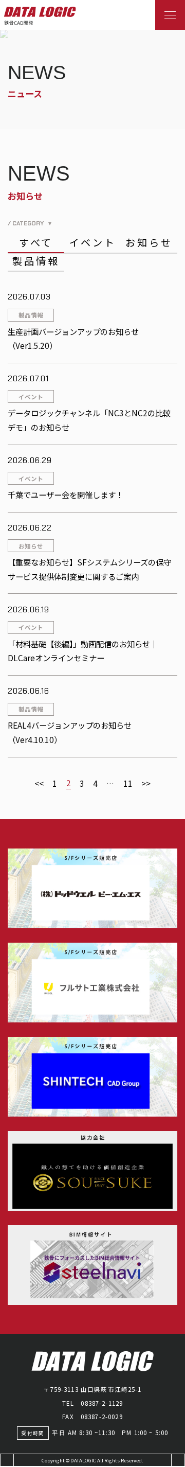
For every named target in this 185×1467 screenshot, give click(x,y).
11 (128, 783)
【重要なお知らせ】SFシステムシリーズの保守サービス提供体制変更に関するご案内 (89, 569)
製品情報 (35, 261)
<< (39, 783)
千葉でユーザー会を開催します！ (65, 494)
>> (146, 783)
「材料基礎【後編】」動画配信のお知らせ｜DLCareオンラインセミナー (83, 651)
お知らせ (148, 242)
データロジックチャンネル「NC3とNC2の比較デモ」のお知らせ (89, 420)
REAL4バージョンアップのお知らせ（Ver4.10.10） (70, 732)
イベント (92, 242)
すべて (36, 242)
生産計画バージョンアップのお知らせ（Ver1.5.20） (73, 338)
